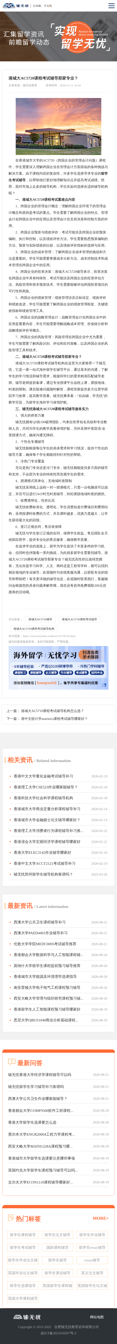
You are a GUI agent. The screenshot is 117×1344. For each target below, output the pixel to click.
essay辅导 (92, 1260)
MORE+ (101, 1218)
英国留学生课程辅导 (57, 1287)
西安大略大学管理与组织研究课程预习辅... (48, 998)
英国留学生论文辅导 (92, 1287)
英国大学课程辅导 (23, 1298)
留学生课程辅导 (23, 1235)
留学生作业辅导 (92, 1235)
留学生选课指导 (23, 1286)
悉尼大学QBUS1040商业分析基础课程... (46, 1020)
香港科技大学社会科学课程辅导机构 (43, 798)
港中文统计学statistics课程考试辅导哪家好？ (54, 719)
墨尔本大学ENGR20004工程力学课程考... (41, 1134)
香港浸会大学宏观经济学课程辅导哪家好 (47, 842)
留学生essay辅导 (92, 1247)
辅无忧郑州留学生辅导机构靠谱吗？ (43, 874)
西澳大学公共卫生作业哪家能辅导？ (37, 1099)
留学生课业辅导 (57, 1273)
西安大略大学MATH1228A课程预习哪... (40, 1146)
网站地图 (97, 1317)
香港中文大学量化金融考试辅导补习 (43, 776)
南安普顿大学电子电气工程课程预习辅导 (47, 987)
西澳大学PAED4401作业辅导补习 (41, 933)
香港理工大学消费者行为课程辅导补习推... (48, 831)
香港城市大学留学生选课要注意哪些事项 (41, 1158)
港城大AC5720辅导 (40, 619)
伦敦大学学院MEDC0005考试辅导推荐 (45, 944)
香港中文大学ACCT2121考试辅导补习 (44, 863)
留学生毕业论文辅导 (23, 1261)
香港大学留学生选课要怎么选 (32, 1122)
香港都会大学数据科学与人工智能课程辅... (48, 955)
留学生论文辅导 (57, 1235)
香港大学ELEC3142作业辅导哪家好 (42, 852)
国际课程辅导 (57, 1247)
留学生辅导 (57, 1260)
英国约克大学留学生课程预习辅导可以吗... (43, 1170)
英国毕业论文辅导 (23, 1273)
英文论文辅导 (92, 1273)
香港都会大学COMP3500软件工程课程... (40, 1111)
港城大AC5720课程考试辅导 (79, 619)
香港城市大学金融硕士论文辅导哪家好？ (47, 820)
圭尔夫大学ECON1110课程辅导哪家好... (40, 1182)
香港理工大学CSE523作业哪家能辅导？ (46, 787)
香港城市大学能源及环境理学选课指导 (45, 977)
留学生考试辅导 (23, 1247)
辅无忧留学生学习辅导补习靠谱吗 (36, 1087)
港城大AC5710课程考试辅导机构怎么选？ (52, 711)
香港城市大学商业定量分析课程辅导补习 (47, 809)
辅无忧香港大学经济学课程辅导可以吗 (39, 1075)
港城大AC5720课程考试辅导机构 (33, 628)
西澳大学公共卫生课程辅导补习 (40, 922)
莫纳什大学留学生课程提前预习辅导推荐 (47, 966)
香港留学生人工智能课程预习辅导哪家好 (47, 1009)
